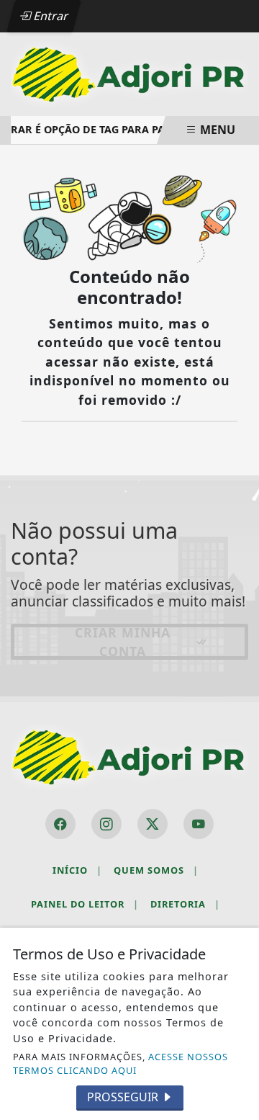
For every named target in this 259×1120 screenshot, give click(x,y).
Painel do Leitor (85, 903)
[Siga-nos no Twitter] (152, 824)
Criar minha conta (123, 642)
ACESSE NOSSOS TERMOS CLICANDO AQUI (120, 1063)
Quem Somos (156, 870)
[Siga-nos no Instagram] (106, 824)
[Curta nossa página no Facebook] (60, 824)
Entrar (50, 16)
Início (77, 870)
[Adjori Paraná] (129, 73)
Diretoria (185, 903)
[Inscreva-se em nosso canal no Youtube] (198, 824)
